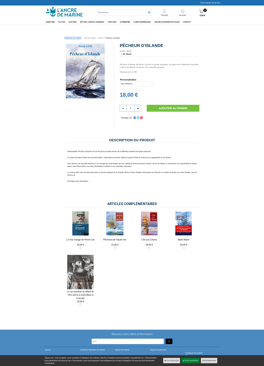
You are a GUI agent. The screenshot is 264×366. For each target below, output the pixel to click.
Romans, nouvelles (113, 38)
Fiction (61, 22)
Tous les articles (90, 38)
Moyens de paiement (158, 350)
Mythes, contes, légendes (92, 22)
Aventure (50, 22)
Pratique (112, 22)
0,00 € (202, 15)
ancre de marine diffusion (166, 22)
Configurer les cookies (194, 353)
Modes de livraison (122, 350)
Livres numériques (142, 22)
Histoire (72, 22)
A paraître (125, 22)
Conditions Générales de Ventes (92, 350)
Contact (187, 22)
